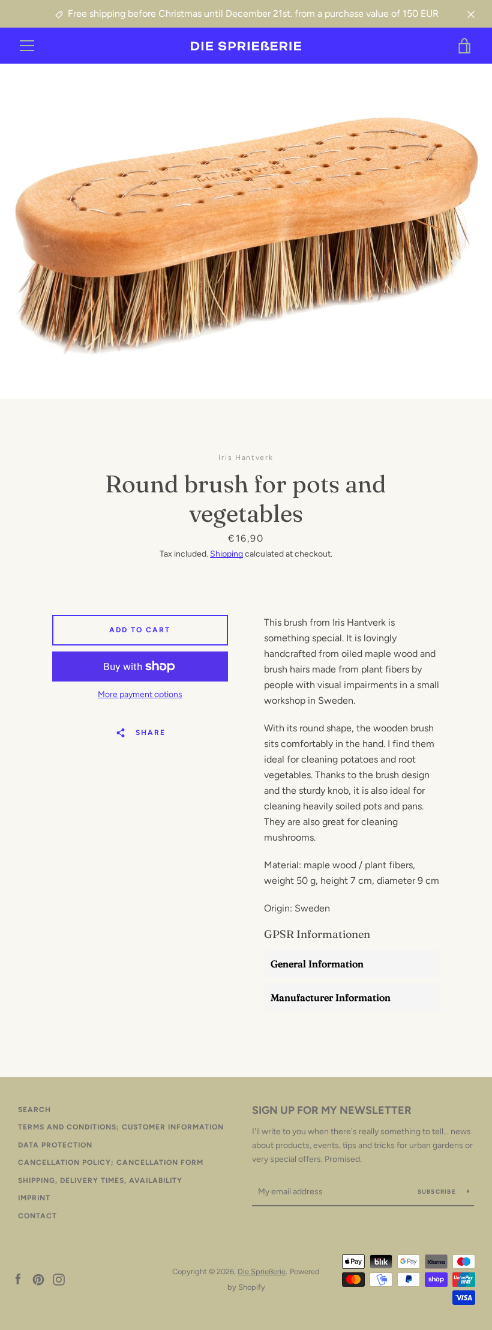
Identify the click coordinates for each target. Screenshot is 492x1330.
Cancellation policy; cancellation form (110, 1162)
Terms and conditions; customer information (121, 1127)
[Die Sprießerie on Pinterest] (38, 1278)
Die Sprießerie (262, 1271)
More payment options (140, 694)
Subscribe (438, 1191)
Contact (37, 1216)
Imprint (34, 1198)
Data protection (55, 1145)
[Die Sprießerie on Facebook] (18, 1278)
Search (34, 1109)
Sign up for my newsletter (332, 1110)
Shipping (226, 554)
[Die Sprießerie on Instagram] (59, 1278)
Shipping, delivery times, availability (100, 1180)
